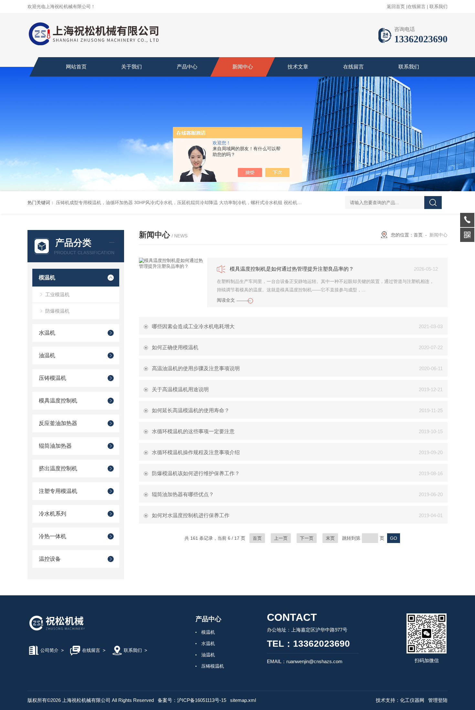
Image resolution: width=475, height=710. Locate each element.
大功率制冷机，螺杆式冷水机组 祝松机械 (260, 202)
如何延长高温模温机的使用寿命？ (190, 410)
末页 (330, 538)
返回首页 (396, 6)
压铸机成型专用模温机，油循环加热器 (94, 202)
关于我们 (131, 66)
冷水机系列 (52, 514)
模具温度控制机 (58, 401)
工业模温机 (57, 294)
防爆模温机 (57, 311)
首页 (418, 234)
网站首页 (76, 66)
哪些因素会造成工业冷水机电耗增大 (193, 326)
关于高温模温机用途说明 (180, 389)
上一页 (281, 538)
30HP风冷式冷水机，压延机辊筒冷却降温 (176, 202)
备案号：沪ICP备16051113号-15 (192, 700)
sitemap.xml (243, 700)
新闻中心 (242, 66)
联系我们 (438, 6)
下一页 (306, 538)
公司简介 (49, 650)
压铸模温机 (52, 378)
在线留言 (416, 6)
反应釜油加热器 (58, 423)
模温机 (47, 278)
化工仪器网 (412, 700)
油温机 (47, 355)
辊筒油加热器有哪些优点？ (183, 494)
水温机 (47, 333)
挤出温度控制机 (58, 468)
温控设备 (50, 559)
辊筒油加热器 (55, 446)
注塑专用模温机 (58, 491)
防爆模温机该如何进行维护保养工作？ (196, 473)
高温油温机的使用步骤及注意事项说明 (196, 368)
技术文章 (298, 66)
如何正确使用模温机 (175, 347)
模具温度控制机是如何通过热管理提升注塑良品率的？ (292, 269)
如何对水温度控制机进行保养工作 (190, 515)
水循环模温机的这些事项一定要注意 (193, 431)
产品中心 (187, 66)
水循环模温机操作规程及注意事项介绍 (196, 452)
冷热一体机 (52, 536)
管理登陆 (438, 700)
